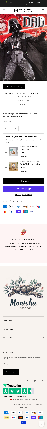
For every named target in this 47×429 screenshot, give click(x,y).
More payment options (23, 194)
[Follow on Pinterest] (43, 381)
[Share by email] (21, 201)
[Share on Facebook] (10, 201)
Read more (23, 156)
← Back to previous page (14, 86)
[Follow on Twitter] (27, 381)
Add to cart (23, 181)
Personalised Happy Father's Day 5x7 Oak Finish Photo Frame (30, 163)
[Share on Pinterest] (17, 201)
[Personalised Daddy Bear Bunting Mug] (13, 151)
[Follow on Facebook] (20, 381)
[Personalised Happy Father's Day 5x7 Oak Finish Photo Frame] (13, 166)
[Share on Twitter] (14, 201)
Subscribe (10, 372)
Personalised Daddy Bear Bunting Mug (29, 148)
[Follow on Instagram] (35, 381)
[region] (23, 241)
